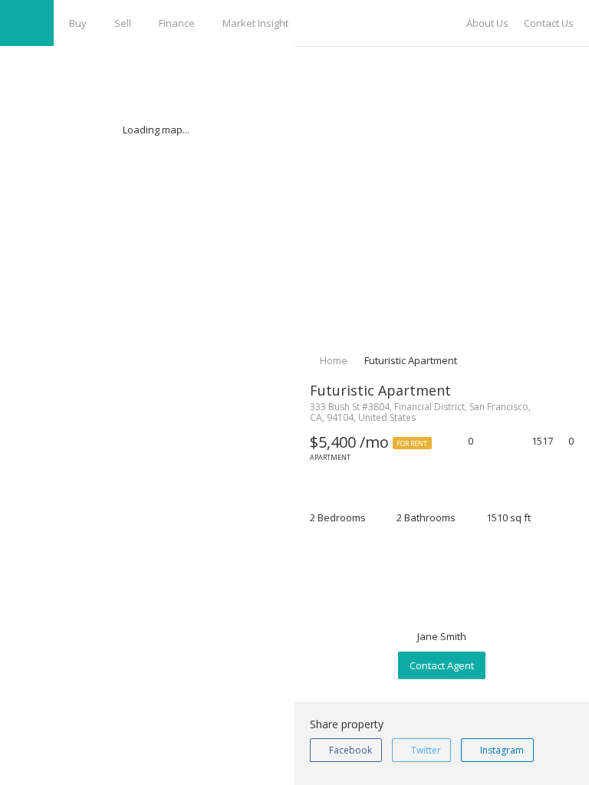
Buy (78, 23)
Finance (177, 23)
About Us (487, 23)
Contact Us (549, 23)
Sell (122, 23)
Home (332, 360)
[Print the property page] (485, 442)
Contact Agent (442, 665)
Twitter (425, 750)
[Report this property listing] (501, 442)
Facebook (349, 750)
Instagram (501, 750)
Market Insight (255, 23)
